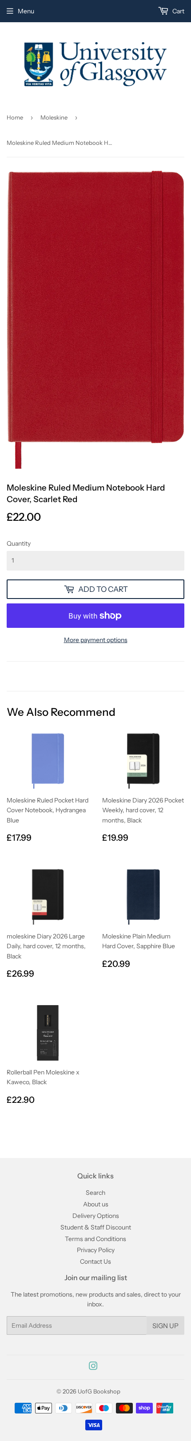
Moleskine (54, 117)
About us (95, 1204)
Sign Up (165, 1325)
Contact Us (95, 1261)
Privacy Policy (96, 1250)
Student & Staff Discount (95, 1227)
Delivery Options (95, 1216)
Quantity (19, 543)
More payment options (95, 640)
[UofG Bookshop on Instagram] (93, 1367)
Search (95, 1193)
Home (15, 117)
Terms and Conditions (95, 1239)
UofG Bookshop (99, 1391)
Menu (26, 11)
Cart (177, 11)
